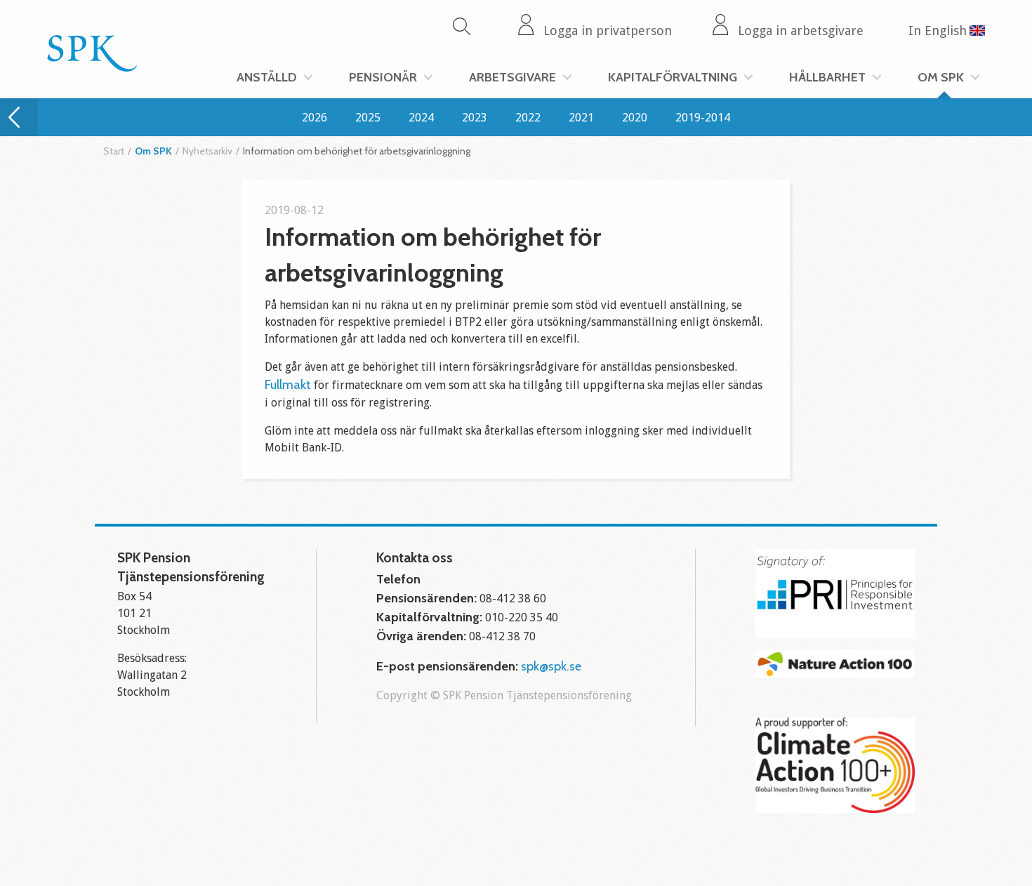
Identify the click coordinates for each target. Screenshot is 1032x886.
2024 (421, 117)
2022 (528, 117)
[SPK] (92, 67)
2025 (368, 117)
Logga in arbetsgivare (801, 30)
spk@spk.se (551, 666)
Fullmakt (289, 384)
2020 (634, 117)
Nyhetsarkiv (207, 151)
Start (113, 151)
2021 (581, 117)
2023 (474, 117)
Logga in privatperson (607, 30)
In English (937, 30)
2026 (314, 117)
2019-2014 (702, 117)
